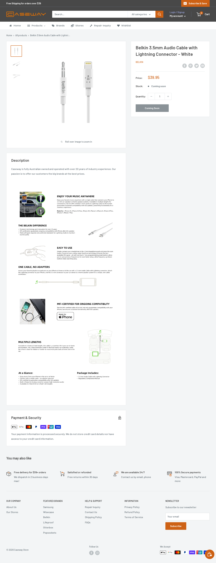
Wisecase (48, 512)
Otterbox (48, 527)
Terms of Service (133, 517)
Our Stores (12, 512)
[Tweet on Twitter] (196, 65)
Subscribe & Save (198, 3)
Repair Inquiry (92, 506)
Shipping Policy (93, 517)
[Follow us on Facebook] (91, 553)
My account (176, 15)
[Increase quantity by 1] (168, 96)
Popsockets (49, 532)
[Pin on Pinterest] (190, 65)
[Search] (159, 14)
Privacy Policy (132, 506)
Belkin (139, 62)
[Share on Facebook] (184, 65)
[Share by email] (202, 65)
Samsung (48, 506)
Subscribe (176, 525)
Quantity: (141, 96)
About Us (11, 506)
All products (21, 35)
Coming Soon (152, 108)
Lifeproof (48, 522)
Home (9, 35)
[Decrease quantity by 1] (151, 96)
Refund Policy (132, 512)
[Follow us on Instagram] (97, 553)
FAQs (87, 522)
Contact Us (91, 512)
